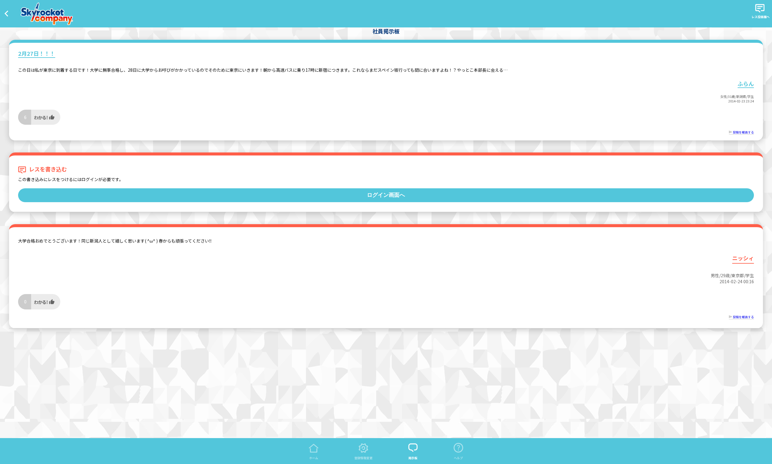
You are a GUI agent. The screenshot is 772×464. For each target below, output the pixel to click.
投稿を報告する (743, 132)
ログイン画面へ (386, 195)
